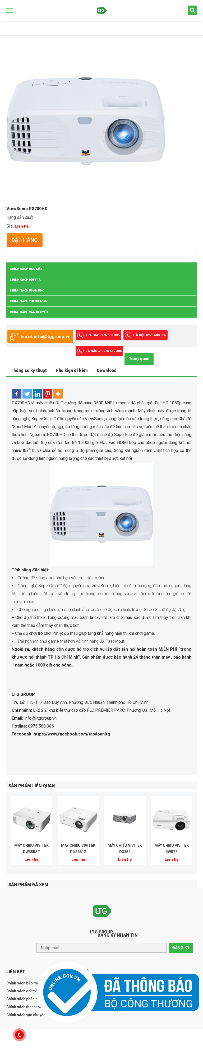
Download (107, 370)
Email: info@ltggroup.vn (46, 336)
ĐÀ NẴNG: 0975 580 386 (103, 351)
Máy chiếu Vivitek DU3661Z (78, 848)
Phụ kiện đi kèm (72, 370)
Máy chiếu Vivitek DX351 (125, 848)
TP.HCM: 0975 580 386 (102, 335)
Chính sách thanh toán (28, 301)
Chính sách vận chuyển (29, 312)
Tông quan (139, 358)
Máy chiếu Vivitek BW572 (171, 848)
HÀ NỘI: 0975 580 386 (149, 335)
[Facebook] (16, 394)
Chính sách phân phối (27, 290)
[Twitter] (27, 394)
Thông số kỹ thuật (29, 370)
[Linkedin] (37, 394)
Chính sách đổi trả (25, 279)
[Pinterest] (47, 394)
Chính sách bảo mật (26, 269)
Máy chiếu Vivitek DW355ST (31, 848)
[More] (58, 394)
